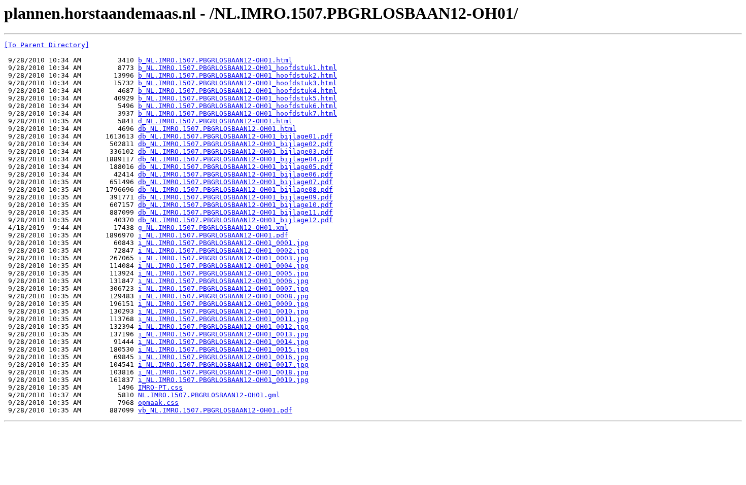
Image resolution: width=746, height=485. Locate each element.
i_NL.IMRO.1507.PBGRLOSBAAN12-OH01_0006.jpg (223, 281)
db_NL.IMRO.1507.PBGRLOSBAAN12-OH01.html (217, 128)
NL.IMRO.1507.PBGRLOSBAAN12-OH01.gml (209, 395)
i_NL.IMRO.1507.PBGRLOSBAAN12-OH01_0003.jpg (223, 258)
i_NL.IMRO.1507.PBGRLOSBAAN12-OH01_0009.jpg (223, 303)
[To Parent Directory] (46, 45)
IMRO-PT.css (160, 387)
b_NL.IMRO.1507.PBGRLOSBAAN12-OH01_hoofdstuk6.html (237, 106)
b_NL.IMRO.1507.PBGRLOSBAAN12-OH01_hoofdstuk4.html (237, 90)
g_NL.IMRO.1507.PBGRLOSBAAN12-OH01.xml (213, 227)
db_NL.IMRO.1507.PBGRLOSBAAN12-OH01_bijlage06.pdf (235, 174)
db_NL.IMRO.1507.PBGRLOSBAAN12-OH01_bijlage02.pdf (235, 144)
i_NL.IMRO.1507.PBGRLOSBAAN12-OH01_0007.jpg (223, 288)
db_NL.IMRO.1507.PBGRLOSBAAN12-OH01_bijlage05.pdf (235, 166)
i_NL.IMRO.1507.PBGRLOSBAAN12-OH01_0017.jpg (223, 364)
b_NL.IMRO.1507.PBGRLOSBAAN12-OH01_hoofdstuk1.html (237, 68)
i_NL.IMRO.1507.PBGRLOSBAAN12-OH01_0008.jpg (223, 296)
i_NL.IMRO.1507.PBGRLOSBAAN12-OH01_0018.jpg (223, 372)
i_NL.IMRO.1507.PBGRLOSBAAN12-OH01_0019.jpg (223, 380)
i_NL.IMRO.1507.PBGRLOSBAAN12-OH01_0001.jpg (223, 243)
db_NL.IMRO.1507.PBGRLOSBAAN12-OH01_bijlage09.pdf (235, 197)
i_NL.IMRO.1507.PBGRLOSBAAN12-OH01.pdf (213, 235)
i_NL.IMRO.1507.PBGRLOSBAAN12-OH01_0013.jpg (223, 334)
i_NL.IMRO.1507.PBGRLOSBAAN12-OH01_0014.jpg (223, 341)
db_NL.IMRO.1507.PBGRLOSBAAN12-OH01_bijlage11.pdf (235, 212)
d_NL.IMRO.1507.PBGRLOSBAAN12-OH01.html (215, 121)
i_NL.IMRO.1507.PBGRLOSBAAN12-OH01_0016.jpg (223, 357)
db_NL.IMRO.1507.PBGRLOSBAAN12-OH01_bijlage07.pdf (235, 182)
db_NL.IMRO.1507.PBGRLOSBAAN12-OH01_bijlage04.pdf (235, 159)
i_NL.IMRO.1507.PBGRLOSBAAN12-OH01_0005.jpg (223, 273)
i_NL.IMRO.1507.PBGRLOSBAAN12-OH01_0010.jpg (223, 311)
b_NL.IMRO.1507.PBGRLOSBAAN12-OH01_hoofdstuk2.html (237, 75)
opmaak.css (158, 402)
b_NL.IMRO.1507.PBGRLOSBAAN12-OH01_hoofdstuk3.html (237, 83)
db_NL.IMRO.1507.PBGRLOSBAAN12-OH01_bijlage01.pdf (235, 136)
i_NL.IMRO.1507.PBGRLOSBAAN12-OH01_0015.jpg (223, 349)
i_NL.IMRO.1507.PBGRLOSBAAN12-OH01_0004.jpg (223, 265)
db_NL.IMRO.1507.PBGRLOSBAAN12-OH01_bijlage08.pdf (235, 189)
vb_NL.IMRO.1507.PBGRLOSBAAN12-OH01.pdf (215, 410)
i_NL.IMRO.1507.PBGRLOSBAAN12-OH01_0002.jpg (223, 250)
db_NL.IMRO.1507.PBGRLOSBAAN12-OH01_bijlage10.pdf (235, 205)
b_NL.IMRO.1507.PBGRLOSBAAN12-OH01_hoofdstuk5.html (237, 98)
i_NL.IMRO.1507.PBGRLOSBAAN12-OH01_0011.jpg (223, 319)
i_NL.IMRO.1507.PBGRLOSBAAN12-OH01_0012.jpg (223, 326)
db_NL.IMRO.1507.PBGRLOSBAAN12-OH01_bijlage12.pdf (235, 220)
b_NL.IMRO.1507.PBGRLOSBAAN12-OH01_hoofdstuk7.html (237, 113)
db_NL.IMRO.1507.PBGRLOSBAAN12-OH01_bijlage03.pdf (235, 151)
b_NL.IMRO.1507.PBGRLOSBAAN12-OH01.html (215, 60)
